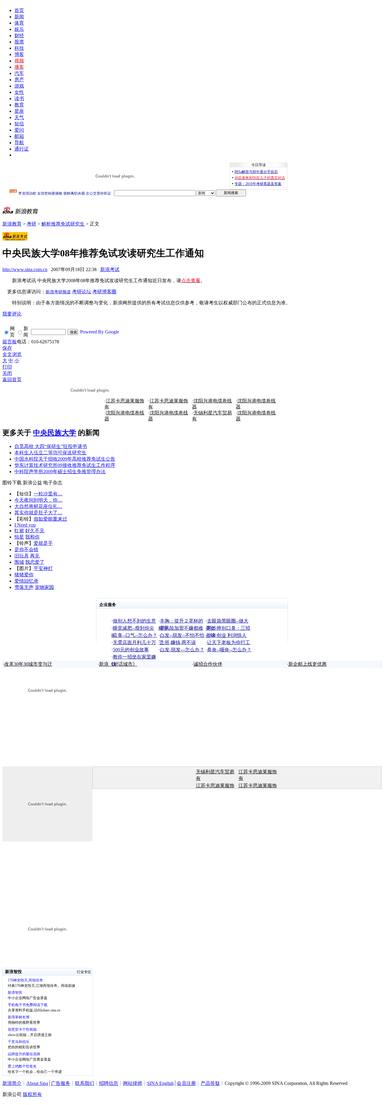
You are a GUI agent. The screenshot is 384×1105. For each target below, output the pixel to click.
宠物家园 (44, 587)
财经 (19, 35)
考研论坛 (81, 291)
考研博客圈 (104, 291)
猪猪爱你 (24, 574)
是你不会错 (26, 549)
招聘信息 (108, 1083)
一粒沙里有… (48, 493)
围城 (19, 562)
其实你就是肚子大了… (38, 512)
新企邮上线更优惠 (307, 664)
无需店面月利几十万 (134, 642)
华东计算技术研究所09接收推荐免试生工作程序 (64, 465)
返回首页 (12, 379)
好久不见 (34, 530)
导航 (19, 142)
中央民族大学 (54, 433)
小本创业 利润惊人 (227, 635)
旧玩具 (21, 555)
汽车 (19, 73)
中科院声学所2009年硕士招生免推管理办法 (60, 471)
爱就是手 (43, 543)
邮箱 (19, 136)
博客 (19, 54)
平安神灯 (43, 568)
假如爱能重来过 (50, 518)
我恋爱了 (34, 562)
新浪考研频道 (58, 292)
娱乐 (19, 29)
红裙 (19, 530)
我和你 (32, 536)
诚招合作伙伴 (208, 664)
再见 (35, 555)
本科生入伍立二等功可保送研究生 (50, 452)
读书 (19, 98)
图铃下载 (12, 482)
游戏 (19, 85)
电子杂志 (52, 482)
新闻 (19, 16)
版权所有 (32, 1094)
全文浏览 (12, 354)
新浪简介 (12, 1083)
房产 (19, 79)
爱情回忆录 (26, 581)
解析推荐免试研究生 (63, 223)
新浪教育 (12, 223)
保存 (7, 348)
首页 (19, 10)
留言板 (9, 341)
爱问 (19, 130)
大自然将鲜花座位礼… (38, 506)
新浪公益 (32, 482)
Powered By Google (99, 331)
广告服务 (60, 1083)
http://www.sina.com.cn (24, 269)
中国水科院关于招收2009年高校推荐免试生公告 (64, 458)
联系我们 (84, 1083)
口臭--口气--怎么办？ (135, 635)
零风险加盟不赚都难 (181, 628)
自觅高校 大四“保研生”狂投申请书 (50, 446)
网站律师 (132, 1083)
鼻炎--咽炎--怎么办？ (229, 649)
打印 (7, 366)
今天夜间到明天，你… (38, 500)
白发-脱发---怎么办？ (182, 649)
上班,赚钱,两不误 (178, 642)
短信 (19, 123)
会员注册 (186, 1083)
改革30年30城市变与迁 (28, 664)
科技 (19, 48)
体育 (19, 22)
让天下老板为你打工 (228, 642)
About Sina (37, 1083)
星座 (19, 111)
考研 (31, 223)
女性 (19, 92)
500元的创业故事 (131, 649)
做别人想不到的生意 (134, 620)
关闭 (7, 373)
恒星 (19, 536)
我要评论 (12, 313)
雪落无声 (24, 587)
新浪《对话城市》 (118, 664)
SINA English (160, 1083)
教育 (19, 104)
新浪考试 (109, 269)
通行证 (21, 148)
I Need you (25, 524)
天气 (19, 117)
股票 (19, 41)
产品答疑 (210, 1083)
